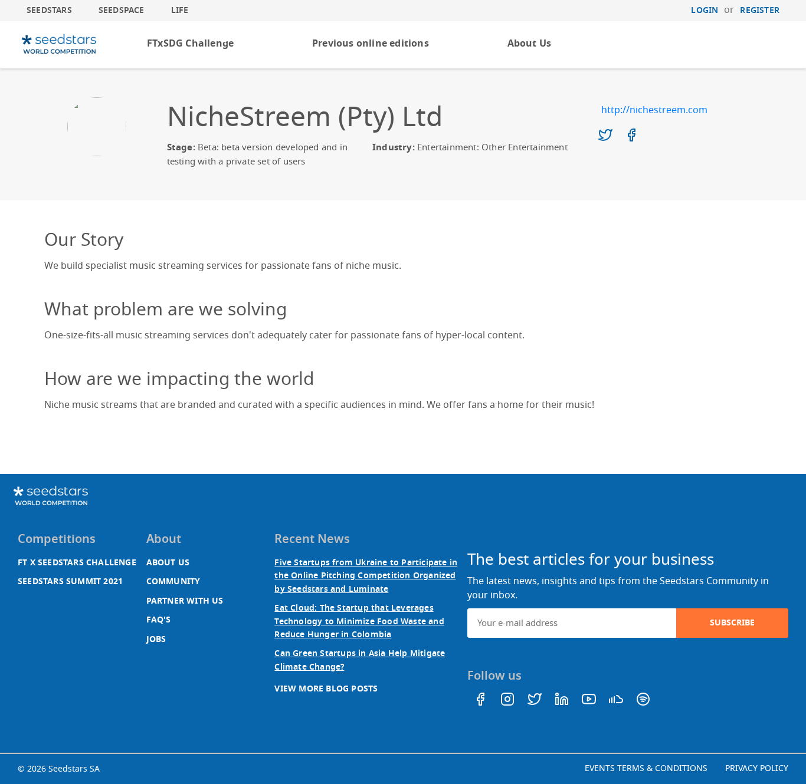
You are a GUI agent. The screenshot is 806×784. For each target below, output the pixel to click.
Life (180, 10)
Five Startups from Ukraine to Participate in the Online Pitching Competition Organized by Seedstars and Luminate (365, 575)
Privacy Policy (756, 768)
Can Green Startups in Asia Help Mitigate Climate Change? (359, 660)
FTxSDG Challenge (190, 44)
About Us (529, 44)
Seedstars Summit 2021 (70, 581)
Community (173, 581)
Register (759, 10)
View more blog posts (326, 689)
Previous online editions (370, 44)
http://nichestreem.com (654, 110)
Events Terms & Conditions (646, 768)
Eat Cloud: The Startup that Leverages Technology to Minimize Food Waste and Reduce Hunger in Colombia (359, 621)
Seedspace (122, 10)
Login (704, 10)
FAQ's (158, 620)
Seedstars (49, 10)
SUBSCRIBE (732, 623)
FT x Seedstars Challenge (77, 562)
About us (168, 562)
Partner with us (185, 601)
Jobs (156, 639)
